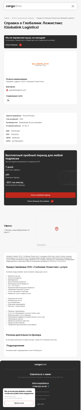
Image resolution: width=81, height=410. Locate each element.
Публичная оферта (40, 399)
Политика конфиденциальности (40, 395)
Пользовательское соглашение (40, 391)
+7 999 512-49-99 (39, 386)
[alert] (19, 397)
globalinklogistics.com (17, 90)
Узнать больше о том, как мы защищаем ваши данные (13, 397)
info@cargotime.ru (40, 383)
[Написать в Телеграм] (48, 386)
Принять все (19, 403)
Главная (6, 18)
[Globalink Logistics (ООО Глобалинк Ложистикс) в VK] (8, 100)
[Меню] (73, 6)
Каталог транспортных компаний (23, 18)
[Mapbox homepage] (41, 245)
